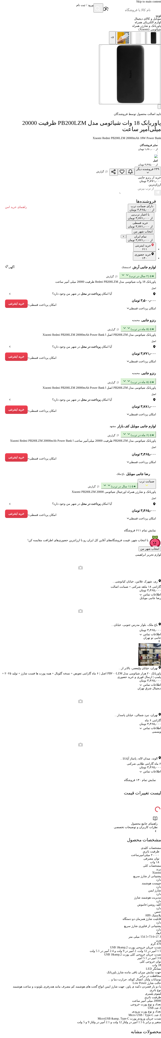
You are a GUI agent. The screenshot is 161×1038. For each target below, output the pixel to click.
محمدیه (136, 320)
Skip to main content (148, 1)
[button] (84, 8)
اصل (153, 288)
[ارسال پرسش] (157, 192)
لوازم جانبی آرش (144, 267)
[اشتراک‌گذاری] (113, 172)
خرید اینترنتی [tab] (143, 247)
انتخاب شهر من (149, 548)
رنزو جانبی (148, 320)
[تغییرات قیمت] (130, 172)
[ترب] (156, 8)
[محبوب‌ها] (122, 172)
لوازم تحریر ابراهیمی (148, 554)
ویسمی (156, 731)
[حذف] (123, 236)
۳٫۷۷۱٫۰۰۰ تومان (144, 353)
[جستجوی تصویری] (105, 9)
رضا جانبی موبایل (138, 474)
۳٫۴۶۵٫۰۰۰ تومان (144, 454)
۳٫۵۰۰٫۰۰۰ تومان (144, 300)
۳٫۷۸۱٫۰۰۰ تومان (144, 406)
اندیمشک (126, 267)
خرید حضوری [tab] (143, 256)
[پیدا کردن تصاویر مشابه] (159, 106)
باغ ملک (121, 474)
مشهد (113, 426)
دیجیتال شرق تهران (149, 688)
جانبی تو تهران (152, 637)
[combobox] (129, 10)
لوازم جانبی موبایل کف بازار (136, 426)
